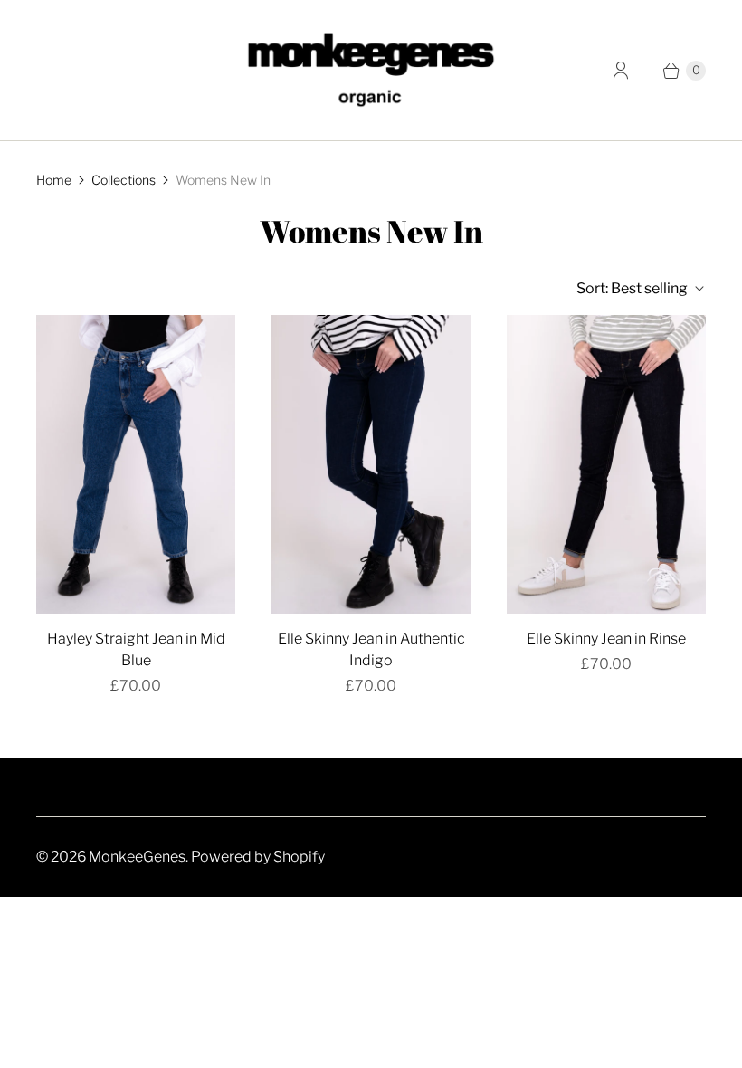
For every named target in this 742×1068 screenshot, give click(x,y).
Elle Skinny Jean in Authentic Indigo (371, 649)
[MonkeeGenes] (371, 70)
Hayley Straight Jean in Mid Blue (136, 649)
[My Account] (620, 70)
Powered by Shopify (258, 856)
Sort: (632, 288)
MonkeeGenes (137, 856)
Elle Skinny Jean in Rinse (606, 638)
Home (53, 179)
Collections (123, 179)
